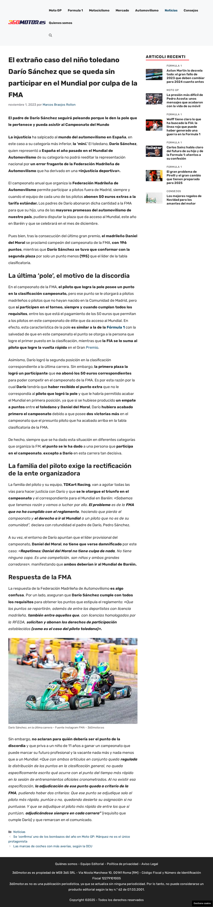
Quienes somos (60, 23)
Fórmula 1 (116, 327)
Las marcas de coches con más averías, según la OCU (52, 846)
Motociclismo (99, 10)
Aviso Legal (149, 864)
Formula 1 (75, 10)
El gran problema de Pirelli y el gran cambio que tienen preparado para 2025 (184, 177)
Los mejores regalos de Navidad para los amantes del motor (184, 199)
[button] (50, 35)
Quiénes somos (66, 864)
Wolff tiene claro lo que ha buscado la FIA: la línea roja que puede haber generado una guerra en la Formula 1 (184, 126)
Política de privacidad (122, 864)
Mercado (122, 10)
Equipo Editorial (92, 864)
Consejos (191, 10)
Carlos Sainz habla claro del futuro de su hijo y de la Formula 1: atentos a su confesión (185, 152)
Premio (92, 347)
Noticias (171, 10)
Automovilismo (147, 10)
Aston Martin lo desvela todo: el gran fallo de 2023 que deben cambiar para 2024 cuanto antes (186, 76)
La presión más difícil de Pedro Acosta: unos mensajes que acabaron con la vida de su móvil (185, 100)
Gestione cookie (202, 903)
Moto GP (55, 10)
